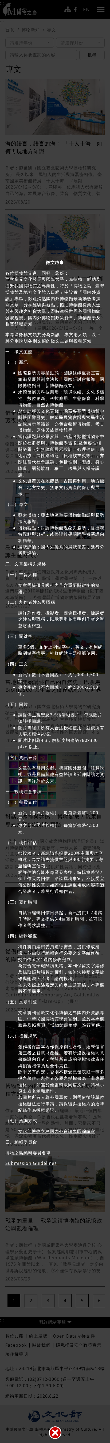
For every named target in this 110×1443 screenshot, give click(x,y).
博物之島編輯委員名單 (28, 1153)
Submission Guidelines (31, 1163)
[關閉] (55, 1432)
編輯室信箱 (34, 866)
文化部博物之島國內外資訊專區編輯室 (56, 1131)
